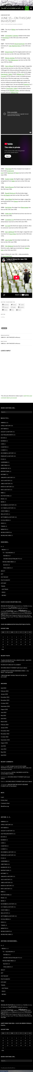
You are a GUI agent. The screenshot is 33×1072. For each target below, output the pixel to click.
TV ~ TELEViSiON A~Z (9, 552)
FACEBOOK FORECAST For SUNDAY (11, 664)
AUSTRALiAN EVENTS (7, 434)
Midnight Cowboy (14, 90)
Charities (25, 606)
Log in (2, 797)
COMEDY (3, 450)
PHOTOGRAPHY (5, 580)
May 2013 (3, 715)
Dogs (9, 608)
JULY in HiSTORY (5, 480)
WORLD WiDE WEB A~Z (9, 561)
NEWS (2, 502)
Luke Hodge (8, 240)
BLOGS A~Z (6, 565)
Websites (21, 616)
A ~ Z (2, 546)
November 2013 (5, 700)
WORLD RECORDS (6, 535)
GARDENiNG (4, 462)
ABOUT (3, 571)
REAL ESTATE (4, 514)
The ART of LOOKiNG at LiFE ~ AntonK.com (13, 8)
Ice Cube (7, 225)
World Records (28, 616)
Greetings (9, 611)
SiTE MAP (3, 583)
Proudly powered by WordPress (8, 1068)
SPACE (3, 523)
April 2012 (3, 755)
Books (15, 606)
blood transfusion (19, 43)
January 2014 (4, 694)
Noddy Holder (9, 179)
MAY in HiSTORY (5, 489)
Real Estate (23, 615)
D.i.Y (2, 608)
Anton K (10, 24)
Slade (13, 181)
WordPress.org (5, 806)
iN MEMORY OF (5, 468)
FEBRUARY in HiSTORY (7, 456)
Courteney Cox (9, 219)
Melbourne (15, 613)
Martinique (5, 37)
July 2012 (3, 746)
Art (7, 606)
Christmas (30, 606)
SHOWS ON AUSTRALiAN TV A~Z (12, 558)
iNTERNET (4, 474)
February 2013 (4, 724)
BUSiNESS (3, 441)
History (4, 328)
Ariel (17, 173)
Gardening (3, 611)
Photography (14, 615)
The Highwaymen (13, 60)
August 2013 (4, 709)
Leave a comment (18, 24)
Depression (5, 608)
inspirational (4, 613)
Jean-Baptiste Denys (15, 46)
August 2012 (4, 743)
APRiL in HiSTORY (6, 425)
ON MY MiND (4, 511)
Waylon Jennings (10, 58)
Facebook (19, 608)
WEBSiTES (4, 529)
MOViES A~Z (6, 555)
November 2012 (5, 733)
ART (2, 574)
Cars (22, 606)
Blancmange (24, 207)
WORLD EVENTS (5, 532)
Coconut (3, 76)
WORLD (4, 595)
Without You (20, 74)
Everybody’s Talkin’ (6, 74)
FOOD (2, 459)
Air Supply (7, 195)
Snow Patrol (12, 234)
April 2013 (3, 718)
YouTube (3, 618)
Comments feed (5, 803)
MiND (2, 492)
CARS (2, 444)
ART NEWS (4, 428)
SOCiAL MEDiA (5, 520)
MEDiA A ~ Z (5, 549)
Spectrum (10, 173)
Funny (26, 608)
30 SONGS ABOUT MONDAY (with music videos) (14, 667)
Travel (11, 616)
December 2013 (5, 697)
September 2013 (5, 706)
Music (3, 615)
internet (10, 613)
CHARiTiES (4, 447)
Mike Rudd (8, 169)
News (7, 615)
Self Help (29, 615)
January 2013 (4, 727)
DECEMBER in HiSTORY (7, 453)
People (10, 615)
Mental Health (21, 613)
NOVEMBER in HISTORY (7, 505)
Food (23, 608)
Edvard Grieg (9, 52)
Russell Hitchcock (10, 193)
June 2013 (3, 712)
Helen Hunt (8, 213)
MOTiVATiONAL (5, 495)
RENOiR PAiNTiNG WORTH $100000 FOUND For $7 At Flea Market (14, 785)
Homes (29, 611)
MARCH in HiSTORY (6, 486)
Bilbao (13, 29)
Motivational (28, 613)
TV (14, 616)
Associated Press (7, 256)
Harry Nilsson (9, 66)
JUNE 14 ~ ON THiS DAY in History (10, 336)
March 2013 (4, 721)
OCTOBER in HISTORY (7, 508)
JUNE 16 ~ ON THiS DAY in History (10, 342)
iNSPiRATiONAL (5, 471)
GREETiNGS (4, 465)
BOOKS (3, 438)
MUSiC (2, 499)
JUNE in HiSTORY (5, 15)
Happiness (15, 611)
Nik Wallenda (9, 246)
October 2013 (4, 703)
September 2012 (5, 740)
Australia (10, 606)
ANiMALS (3, 422)
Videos (17, 616)
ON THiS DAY (4, 577)
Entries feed (4, 800)
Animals (3, 606)
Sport (9, 616)
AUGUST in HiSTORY (6, 431)
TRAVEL (3, 526)
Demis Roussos (9, 187)
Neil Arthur (8, 207)
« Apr (2, 649)
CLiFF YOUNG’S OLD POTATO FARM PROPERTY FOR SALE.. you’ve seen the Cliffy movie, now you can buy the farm (16, 767)
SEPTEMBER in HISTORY (7, 517)
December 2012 (5, 730)
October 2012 (4, 737)
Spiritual (5, 616)
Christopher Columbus (11, 35)
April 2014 (3, 688)
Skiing (2, 616)
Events (14, 608)
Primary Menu (31, 8)
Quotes (19, 615)
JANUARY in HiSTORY (7, 477)
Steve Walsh (8, 199)
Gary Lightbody (9, 232)
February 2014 (4, 691)
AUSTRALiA (5, 589)
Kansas (16, 201)
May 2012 (3, 752)
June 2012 (3, 749)
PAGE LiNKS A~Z (8, 568)
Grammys (26, 84)
